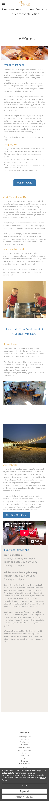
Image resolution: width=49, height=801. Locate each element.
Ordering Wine (25, 737)
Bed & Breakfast (25, 747)
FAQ (24, 758)
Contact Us (24, 756)
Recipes (24, 745)
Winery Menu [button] (24, 182)
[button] (16, 515)
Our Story (25, 739)
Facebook (16, 228)
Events (24, 753)
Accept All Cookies (24, 796)
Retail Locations (24, 750)
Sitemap (24, 761)
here (5, 228)
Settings (25, 785)
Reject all (24, 791)
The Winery (24, 742)
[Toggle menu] (3, 3)
